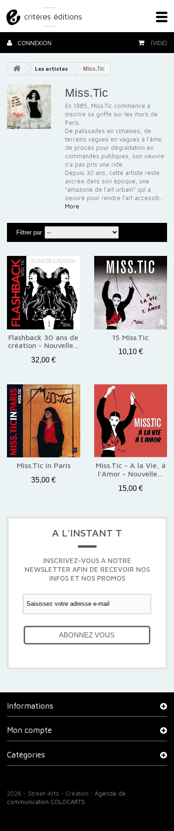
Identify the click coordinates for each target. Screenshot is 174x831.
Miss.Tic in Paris (44, 465)
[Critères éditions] (45, 15)
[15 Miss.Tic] (131, 292)
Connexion (34, 43)
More (72, 206)
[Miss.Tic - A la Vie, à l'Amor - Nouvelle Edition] (131, 421)
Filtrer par (29, 232)
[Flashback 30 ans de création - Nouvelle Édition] (43, 292)
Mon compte (29, 730)
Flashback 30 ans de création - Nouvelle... (43, 342)
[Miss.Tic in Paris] (43, 421)
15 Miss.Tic (130, 338)
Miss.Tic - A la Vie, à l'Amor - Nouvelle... (131, 470)
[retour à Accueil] (17, 68)
